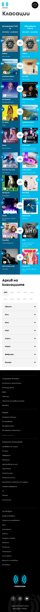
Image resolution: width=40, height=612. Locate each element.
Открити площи (8, 477)
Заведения (6, 455)
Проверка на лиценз (10, 446)
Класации (6, 547)
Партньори (6, 551)
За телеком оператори (11, 430)
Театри (5, 495)
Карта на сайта (8, 435)
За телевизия (7, 421)
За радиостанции (9, 417)
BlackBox (5, 405)
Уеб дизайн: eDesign (20, 608)
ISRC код (5, 396)
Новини (5, 534)
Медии (5, 412)
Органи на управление (11, 520)
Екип (4, 525)
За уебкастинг (8, 426)
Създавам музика (10, 379)
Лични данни (7, 556)
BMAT (4, 392)
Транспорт (6, 469)
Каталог (5, 542)
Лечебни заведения (9, 486)
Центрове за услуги (10, 464)
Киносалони (6, 500)
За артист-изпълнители (11, 383)
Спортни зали (7, 473)
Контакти (6, 565)
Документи (6, 529)
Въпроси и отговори (10, 560)
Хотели (5, 451)
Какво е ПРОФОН (8, 516)
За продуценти (8, 387)
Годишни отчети (8, 538)
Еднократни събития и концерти (15, 482)
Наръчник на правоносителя (13, 401)
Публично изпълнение (12, 442)
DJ (3, 491)
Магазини (6, 460)
